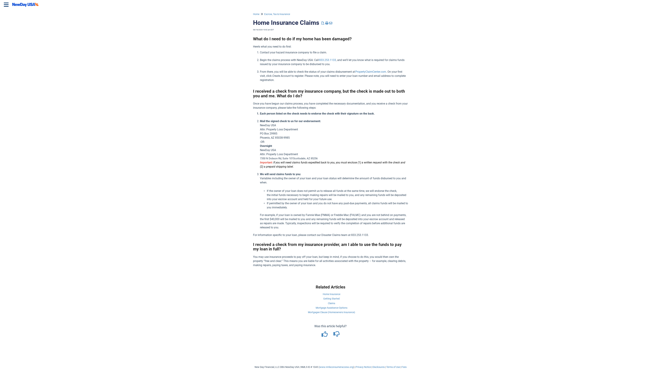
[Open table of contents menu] (7, 4)
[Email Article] (331, 23)
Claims (331, 303)
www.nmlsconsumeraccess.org (336, 367)
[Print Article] (327, 23)
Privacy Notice (363, 367)
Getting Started (331, 298)
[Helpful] (325, 335)
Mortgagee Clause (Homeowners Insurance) (331, 312)
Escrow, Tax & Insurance (277, 14)
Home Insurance (331, 294)
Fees (404, 367)
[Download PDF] (323, 23)
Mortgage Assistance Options (331, 307)
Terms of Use (393, 367)
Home (256, 14)
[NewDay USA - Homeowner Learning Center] (26, 3)
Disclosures (379, 367)
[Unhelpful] (336, 335)
